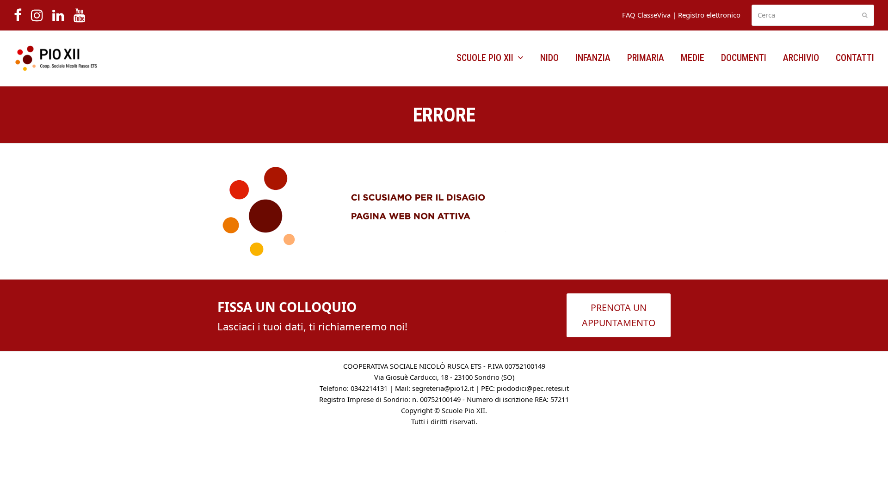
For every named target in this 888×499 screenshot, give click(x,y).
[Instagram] (37, 15)
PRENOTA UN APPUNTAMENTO (618, 315)
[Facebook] (18, 15)
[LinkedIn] (58, 15)
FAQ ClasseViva (646, 14)
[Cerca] (813, 15)
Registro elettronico (709, 14)
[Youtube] (80, 15)
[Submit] (865, 15)
